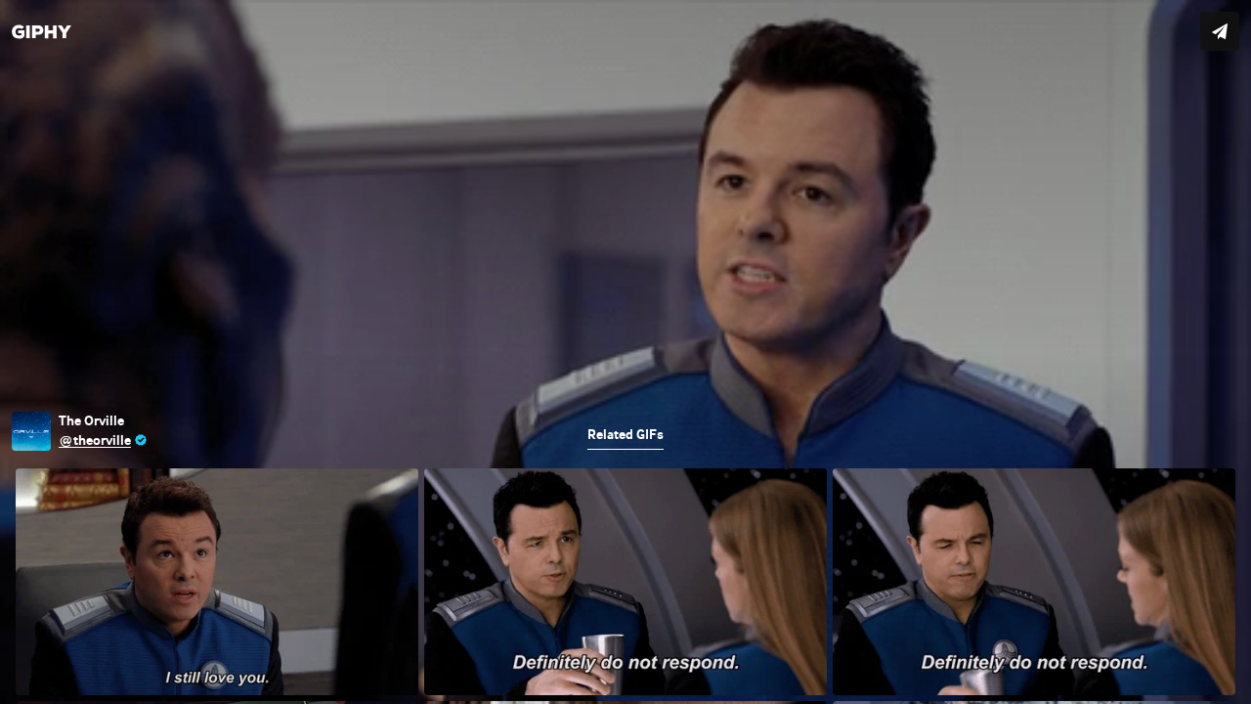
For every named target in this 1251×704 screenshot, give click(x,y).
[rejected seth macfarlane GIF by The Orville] (625, 352)
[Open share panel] (1219, 31)
